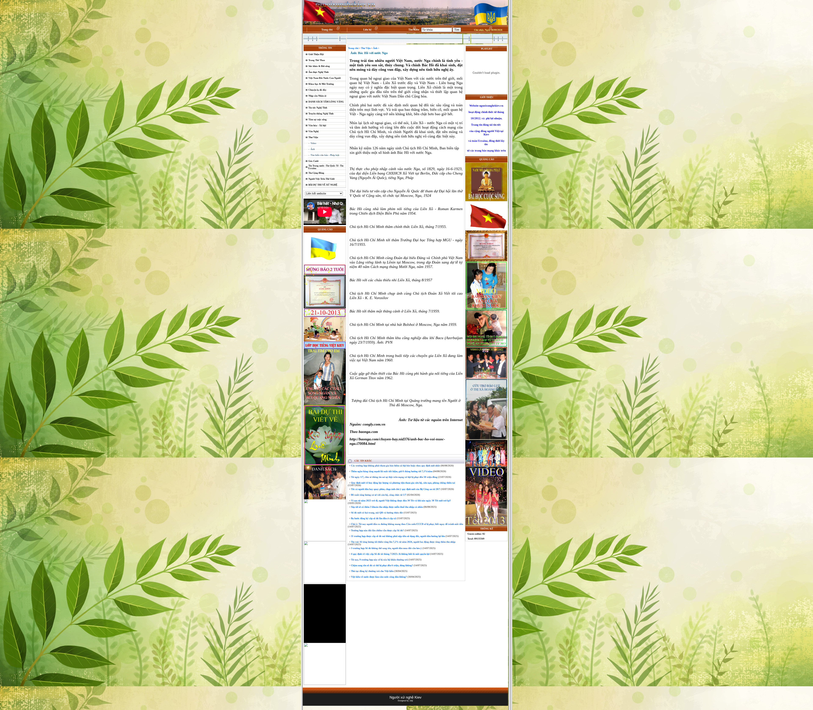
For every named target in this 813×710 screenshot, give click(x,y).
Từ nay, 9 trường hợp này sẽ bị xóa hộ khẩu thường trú (379, 559)
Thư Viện (313, 137)
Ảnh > (376, 48)
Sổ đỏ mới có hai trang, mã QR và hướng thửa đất (376, 512)
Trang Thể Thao (316, 60)
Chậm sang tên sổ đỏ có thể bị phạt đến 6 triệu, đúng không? (381, 565)
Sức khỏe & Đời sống (319, 66)
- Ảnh (311, 149)
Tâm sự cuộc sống (317, 119)
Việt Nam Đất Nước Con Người (324, 78)
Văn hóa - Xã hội (317, 125)
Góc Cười (313, 161)
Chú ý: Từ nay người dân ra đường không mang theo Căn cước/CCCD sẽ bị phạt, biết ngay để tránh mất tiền (406, 524)
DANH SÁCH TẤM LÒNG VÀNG (326, 101)
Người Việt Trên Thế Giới (321, 179)
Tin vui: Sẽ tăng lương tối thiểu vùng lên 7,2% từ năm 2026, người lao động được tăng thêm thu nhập (402, 542)
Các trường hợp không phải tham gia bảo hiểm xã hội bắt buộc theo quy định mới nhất (395, 465)
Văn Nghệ (313, 131)
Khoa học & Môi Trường (321, 84)
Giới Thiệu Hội (316, 54)
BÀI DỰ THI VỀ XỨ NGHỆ (322, 184)
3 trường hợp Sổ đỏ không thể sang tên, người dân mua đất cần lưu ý (386, 548)
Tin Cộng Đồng (316, 173)
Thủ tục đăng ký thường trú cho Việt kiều (372, 571)
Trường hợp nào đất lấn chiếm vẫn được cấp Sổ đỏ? (377, 530)
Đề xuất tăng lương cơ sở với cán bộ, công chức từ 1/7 (378, 495)
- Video (312, 143)
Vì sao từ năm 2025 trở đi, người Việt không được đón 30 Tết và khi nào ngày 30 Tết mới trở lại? (400, 500)
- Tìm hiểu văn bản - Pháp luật (323, 155)
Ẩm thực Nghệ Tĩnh (318, 72)
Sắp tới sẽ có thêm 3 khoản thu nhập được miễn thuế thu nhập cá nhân (386, 507)
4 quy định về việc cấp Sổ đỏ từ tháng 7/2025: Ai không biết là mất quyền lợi (389, 554)
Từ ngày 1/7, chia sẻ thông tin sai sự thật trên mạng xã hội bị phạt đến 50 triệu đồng (393, 477)
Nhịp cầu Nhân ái (317, 95)
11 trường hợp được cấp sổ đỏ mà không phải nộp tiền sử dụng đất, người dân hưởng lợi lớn (397, 536)
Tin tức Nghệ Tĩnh (317, 107)
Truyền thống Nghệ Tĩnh (320, 113)
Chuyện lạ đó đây (317, 90)
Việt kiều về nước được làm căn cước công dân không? (378, 576)
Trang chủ (327, 29)
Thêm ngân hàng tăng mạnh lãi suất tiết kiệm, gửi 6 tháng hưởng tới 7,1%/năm (391, 471)
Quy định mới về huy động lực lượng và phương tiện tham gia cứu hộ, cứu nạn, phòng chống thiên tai (402, 482)
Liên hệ (367, 29)
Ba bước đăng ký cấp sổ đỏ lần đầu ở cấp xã (373, 518)
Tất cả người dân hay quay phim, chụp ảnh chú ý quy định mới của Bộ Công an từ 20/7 (395, 489)
